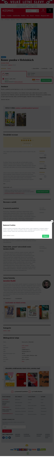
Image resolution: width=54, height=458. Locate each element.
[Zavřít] (52, 221)
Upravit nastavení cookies (8, 235)
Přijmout (45, 236)
